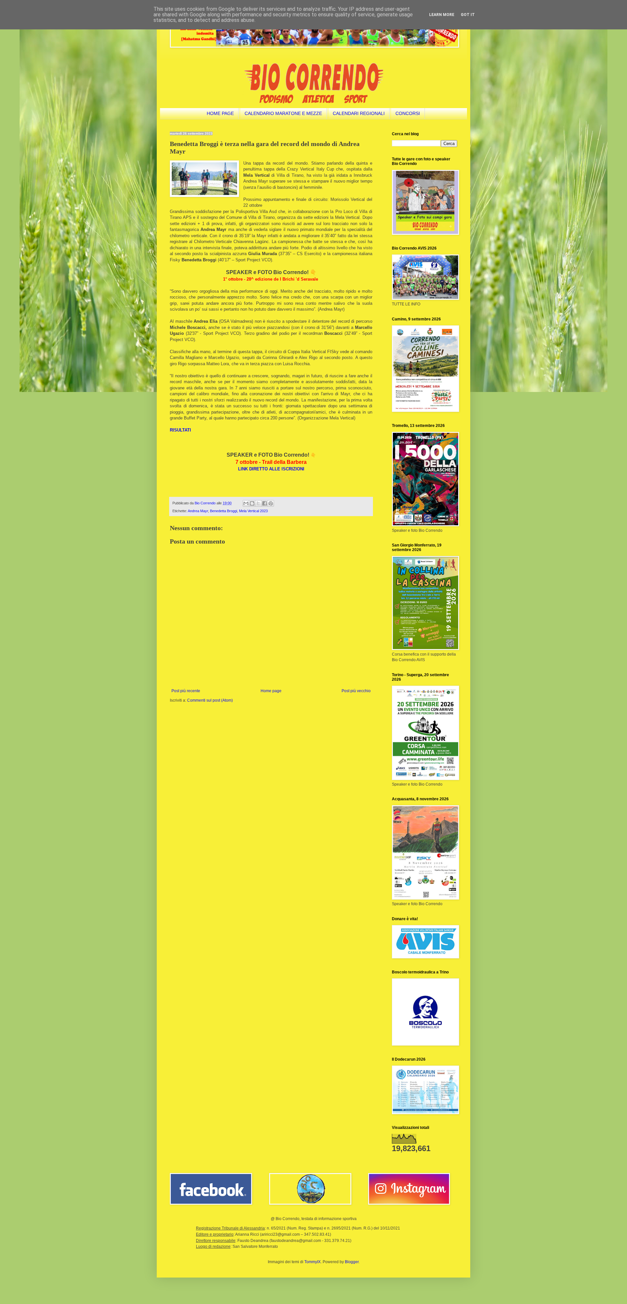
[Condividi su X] (258, 503)
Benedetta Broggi (223, 511)
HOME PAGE (220, 113)
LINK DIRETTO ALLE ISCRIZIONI (271, 468)
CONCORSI (407, 113)
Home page (271, 691)
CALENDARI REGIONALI (359, 113)
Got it (468, 14)
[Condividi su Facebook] (264, 503)
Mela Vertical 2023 (253, 511)
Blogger (352, 1262)
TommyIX (312, 1262)
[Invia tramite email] (246, 503)
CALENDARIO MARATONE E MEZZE (283, 113)
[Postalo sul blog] (252, 503)
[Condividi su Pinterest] (270, 503)
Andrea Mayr (198, 511)
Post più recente (185, 691)
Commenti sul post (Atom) (210, 700)
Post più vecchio (356, 691)
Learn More (441, 14)
